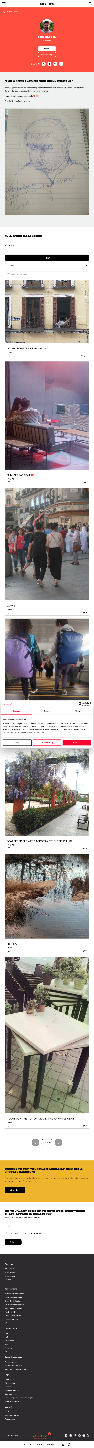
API (6, 1323)
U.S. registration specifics (14, 1305)
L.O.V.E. (11, 605)
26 (86, 1126)
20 (86, 848)
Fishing (12, 943)
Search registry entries (13, 1308)
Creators (8, 1280)
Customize (45, 743)
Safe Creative (10, 1272)
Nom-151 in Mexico (12, 1401)
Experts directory (11, 1319)
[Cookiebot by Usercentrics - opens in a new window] (80, 704)
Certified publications (13, 1316)
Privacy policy (10, 1383)
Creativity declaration (13, 1301)
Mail (6, 1337)
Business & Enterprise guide (15, 1369)
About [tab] (77, 711)
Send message (47, 54)
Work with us (10, 1419)
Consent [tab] (16, 711)
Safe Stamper (10, 1276)
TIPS (7, 1283)
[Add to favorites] (9, 355)
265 (80, 355)
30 (86, 612)
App (6, 1344)
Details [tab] (47, 711)
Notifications (10, 1340)
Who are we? (10, 1269)
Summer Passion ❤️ (20, 475)
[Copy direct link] (61, 64)
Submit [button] (13, 1242)
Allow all (76, 743)
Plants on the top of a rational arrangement (40, 1118)
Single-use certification (13, 1365)
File (6, 1351)
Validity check (10, 1312)
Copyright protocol (12, 1390)
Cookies (8, 1387)
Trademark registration (13, 1297)
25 (86, 951)
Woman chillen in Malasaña (27, 348)
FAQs (7, 1412)
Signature (8, 1348)
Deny (17, 743)
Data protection (11, 1394)
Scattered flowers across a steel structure (40, 841)
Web (6, 1333)
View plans (15, 1190)
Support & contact (12, 1415)
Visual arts (9, 245)
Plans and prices (11, 1362)
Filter (47, 257)
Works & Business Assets (14, 1294)
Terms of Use (10, 1379)
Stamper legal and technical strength (19, 1398)
